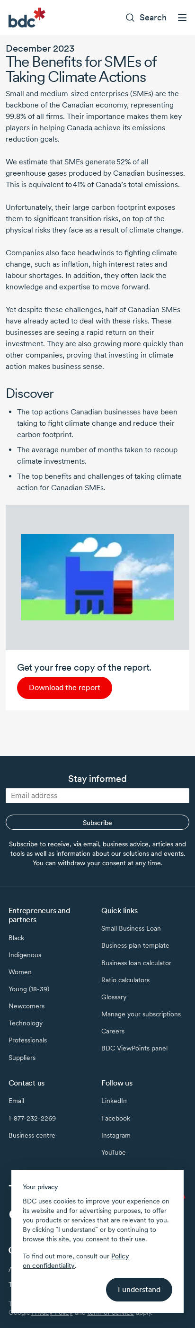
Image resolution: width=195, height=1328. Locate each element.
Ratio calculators (125, 980)
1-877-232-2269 (32, 1118)
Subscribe (97, 822)
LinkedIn (114, 1100)
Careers (112, 1031)
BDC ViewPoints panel (134, 1048)
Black (16, 938)
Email (16, 1100)
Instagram (116, 1135)
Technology (26, 1023)
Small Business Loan (131, 928)
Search (153, 17)
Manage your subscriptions (141, 1014)
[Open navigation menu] (182, 17)
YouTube (113, 1152)
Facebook (115, 1118)
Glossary (113, 997)
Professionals (28, 1040)
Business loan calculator (136, 963)
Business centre (32, 1135)
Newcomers (26, 1006)
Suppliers (22, 1057)
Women (20, 972)
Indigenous (25, 955)
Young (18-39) (29, 989)
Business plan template (135, 945)
